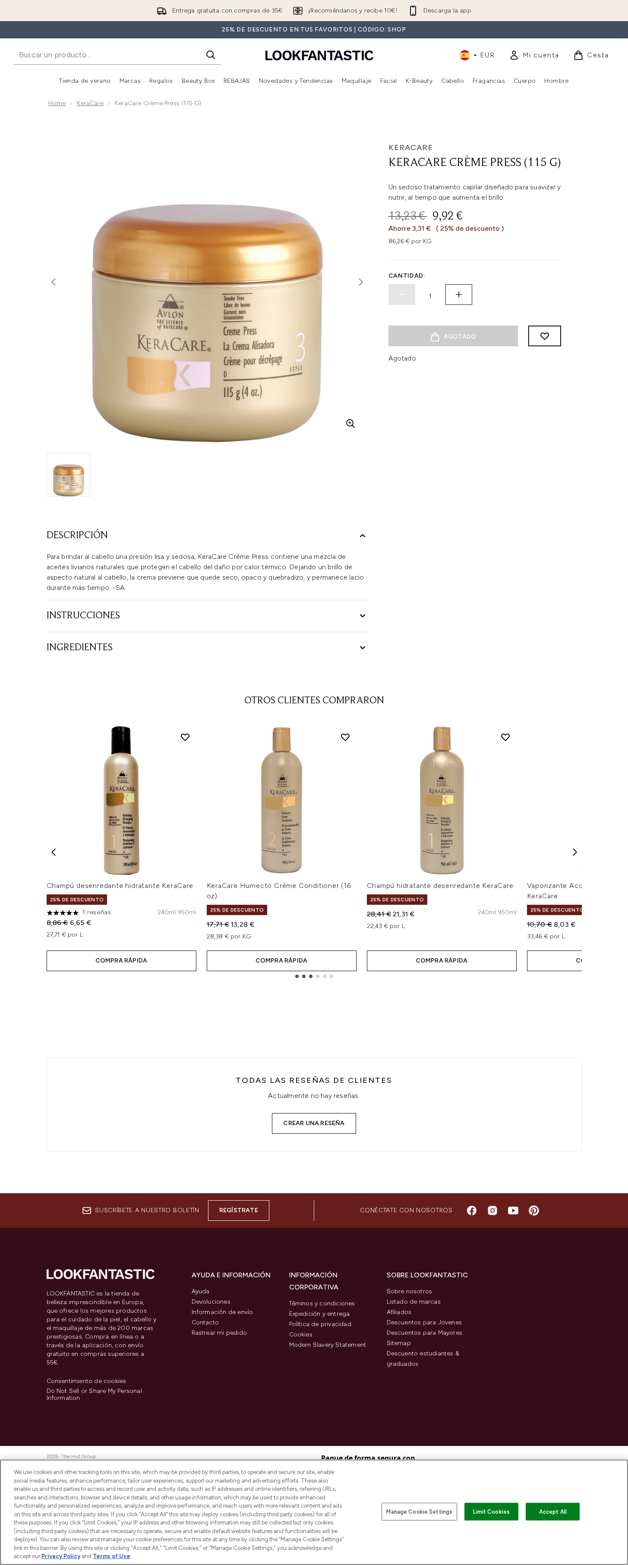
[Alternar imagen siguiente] (361, 282)
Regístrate (238, 1210)
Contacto (205, 1322)
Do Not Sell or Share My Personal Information (94, 1395)
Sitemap (399, 1343)
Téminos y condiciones (322, 1303)
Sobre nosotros (409, 1291)
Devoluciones (211, 1301)
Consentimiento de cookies (86, 1381)
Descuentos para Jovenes (424, 1322)
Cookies (300, 1334)
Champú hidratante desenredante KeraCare (440, 885)
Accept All (553, 1511)
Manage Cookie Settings (419, 1511)
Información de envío (222, 1312)
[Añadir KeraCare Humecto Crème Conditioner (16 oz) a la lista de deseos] (345, 737)
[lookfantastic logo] (319, 55)
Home (57, 103)
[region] (314, 1512)
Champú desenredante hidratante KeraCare (120, 885)
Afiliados (399, 1312)
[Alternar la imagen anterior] (53, 282)
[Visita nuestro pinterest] (534, 1210)
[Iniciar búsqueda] (210, 54)
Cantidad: (407, 275)
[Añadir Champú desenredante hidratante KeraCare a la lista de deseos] (185, 737)
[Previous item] (53, 852)
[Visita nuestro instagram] (492, 1210)
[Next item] (575, 852)
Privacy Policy (60, 1556)
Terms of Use (111, 1556)
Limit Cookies (491, 1511)
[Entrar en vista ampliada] (350, 423)
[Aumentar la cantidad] (458, 294)
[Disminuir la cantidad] (401, 294)
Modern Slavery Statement (327, 1345)
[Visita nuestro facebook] (471, 1210)
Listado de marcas (414, 1301)
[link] (534, 55)
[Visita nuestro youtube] (513, 1210)
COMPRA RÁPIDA (121, 960)
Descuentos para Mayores (425, 1332)
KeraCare (90, 103)
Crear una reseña (313, 1123)
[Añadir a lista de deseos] (544, 336)
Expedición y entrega (319, 1313)
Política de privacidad (320, 1324)
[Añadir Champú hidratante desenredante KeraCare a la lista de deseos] (505, 737)
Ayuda (201, 1291)
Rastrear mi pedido (219, 1332)
